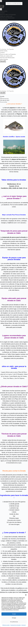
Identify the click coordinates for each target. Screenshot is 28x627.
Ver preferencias (14, 621)
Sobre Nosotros (4, 59)
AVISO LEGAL (3, 50)
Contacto (2, 52)
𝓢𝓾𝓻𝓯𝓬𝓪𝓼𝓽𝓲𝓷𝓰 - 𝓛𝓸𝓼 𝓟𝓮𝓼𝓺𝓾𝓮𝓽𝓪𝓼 (7, 49)
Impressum (23, 625)
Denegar (14, 617)
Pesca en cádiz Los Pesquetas (8, 54)
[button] (26, 595)
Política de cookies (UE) (6, 56)
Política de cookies (6, 625)
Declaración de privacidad (15, 625)
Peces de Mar (3, 102)
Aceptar (14, 614)
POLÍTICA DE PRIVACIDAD (7, 57)
